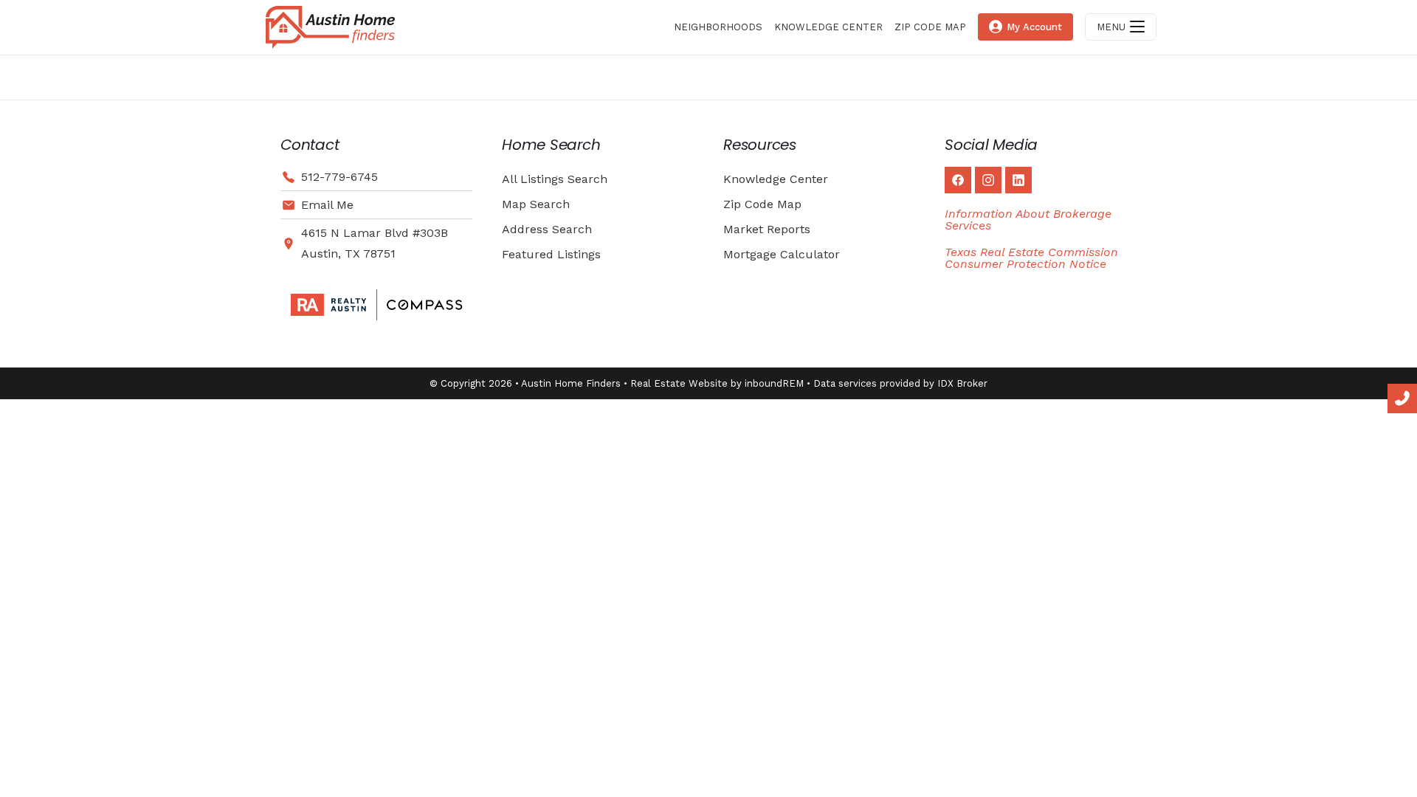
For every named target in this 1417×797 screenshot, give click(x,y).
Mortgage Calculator (781, 254)
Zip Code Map (762, 204)
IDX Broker (962, 383)
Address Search (547, 229)
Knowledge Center (775, 179)
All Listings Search (554, 179)
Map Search (536, 204)
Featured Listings (551, 254)
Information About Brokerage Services (1028, 219)
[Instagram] (988, 180)
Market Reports (766, 229)
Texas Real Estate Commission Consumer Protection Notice (1031, 258)
